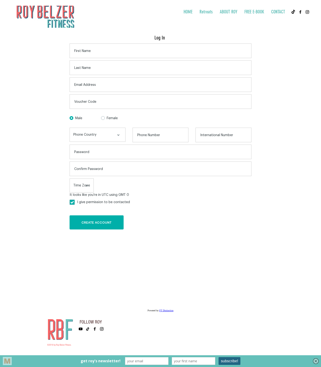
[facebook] (300, 12)
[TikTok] (293, 12)
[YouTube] (80, 329)
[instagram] (307, 12)
